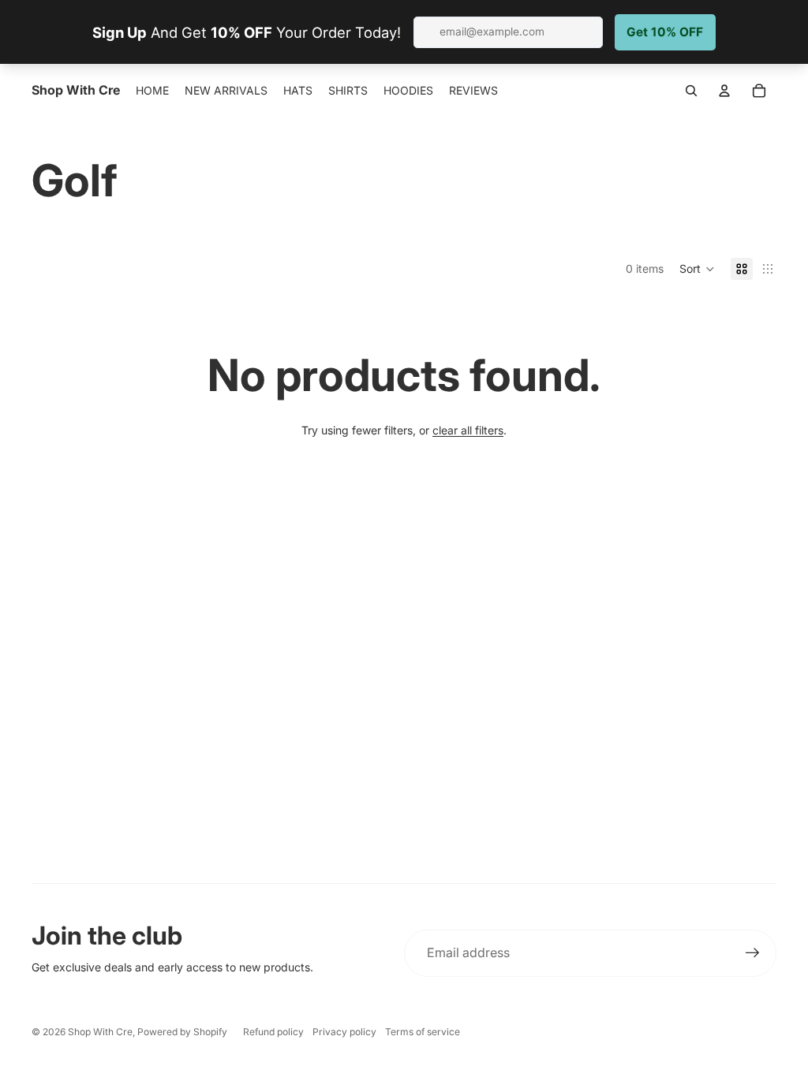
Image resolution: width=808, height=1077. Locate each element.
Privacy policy (344, 1032)
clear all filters (467, 430)
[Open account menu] (724, 90)
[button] (697, 269)
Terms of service (422, 1032)
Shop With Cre (100, 1032)
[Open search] (691, 90)
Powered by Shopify (182, 1032)
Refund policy (273, 1032)
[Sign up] (752, 953)
